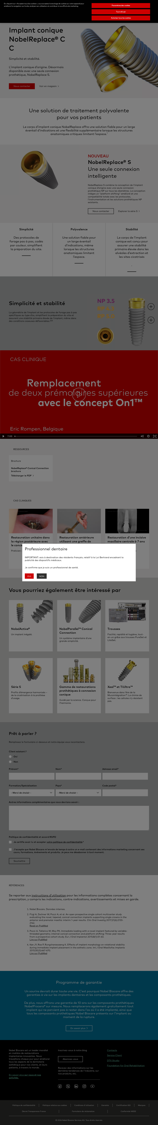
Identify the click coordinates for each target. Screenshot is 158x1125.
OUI (29, 576)
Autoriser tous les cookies (121, 18)
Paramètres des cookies (121, 5)
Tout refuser (121, 12)
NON (41, 576)
